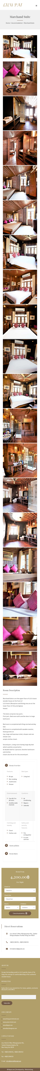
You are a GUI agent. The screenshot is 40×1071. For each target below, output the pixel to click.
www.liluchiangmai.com (10, 1028)
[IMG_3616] (20, 321)
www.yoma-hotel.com (9, 1022)
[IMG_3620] (20, 287)
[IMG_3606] (20, 356)
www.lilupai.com (8, 1025)
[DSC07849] (20, 78)
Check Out (7, 895)
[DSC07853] (20, 669)
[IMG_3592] (20, 460)
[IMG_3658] (20, 113)
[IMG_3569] (20, 530)
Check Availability (19, 913)
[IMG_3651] (20, 148)
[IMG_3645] (20, 217)
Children (23, 904)
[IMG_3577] (20, 495)
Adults (6, 904)
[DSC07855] (20, 634)
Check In (7, 886)
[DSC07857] (20, 564)
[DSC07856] (20, 599)
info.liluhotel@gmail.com (13, 1061)
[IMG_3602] (20, 391)
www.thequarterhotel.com (11, 1019)
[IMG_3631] (20, 252)
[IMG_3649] (20, 183)
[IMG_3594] (20, 426)
